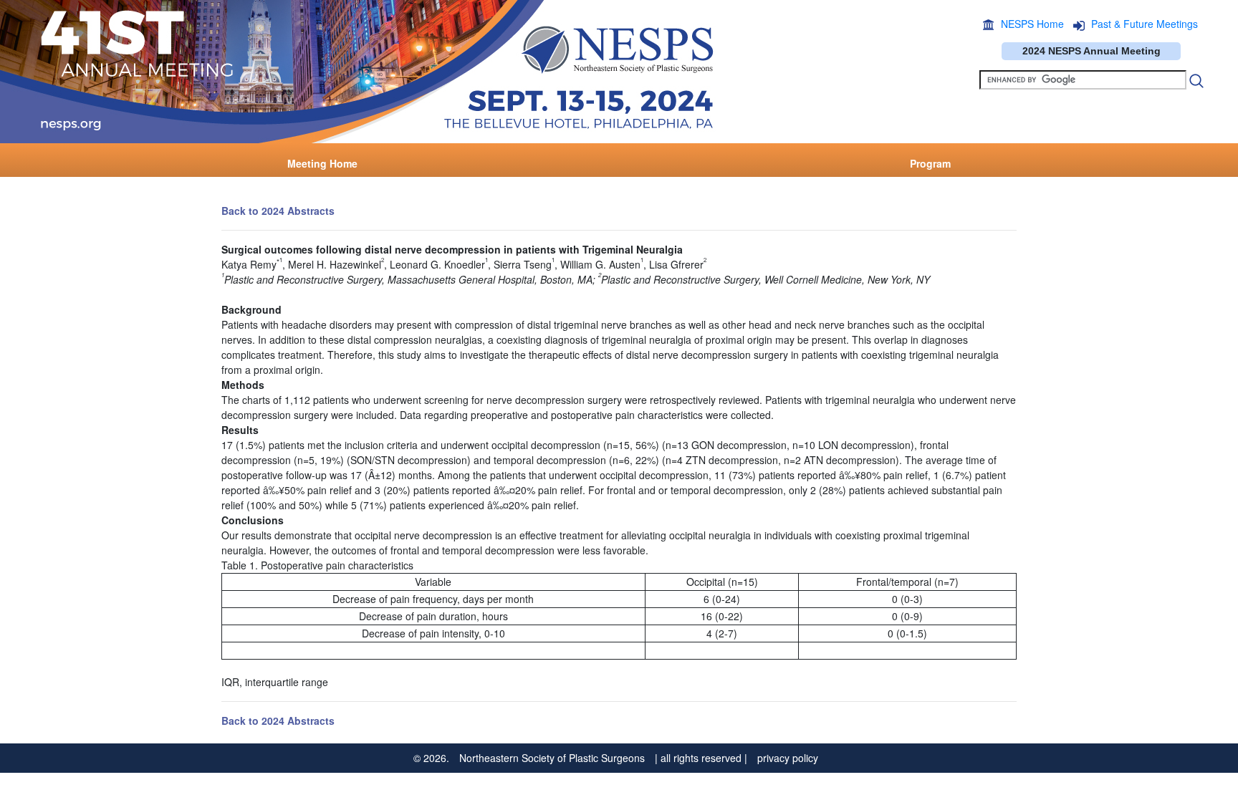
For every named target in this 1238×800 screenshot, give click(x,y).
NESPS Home (1032, 23)
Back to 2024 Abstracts (278, 210)
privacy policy (787, 758)
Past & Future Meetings (1144, 23)
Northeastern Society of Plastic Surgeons (552, 758)
